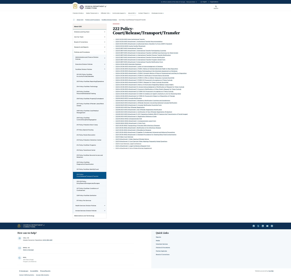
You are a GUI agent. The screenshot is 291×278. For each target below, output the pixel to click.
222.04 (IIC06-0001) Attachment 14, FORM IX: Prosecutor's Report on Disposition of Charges (145, 96)
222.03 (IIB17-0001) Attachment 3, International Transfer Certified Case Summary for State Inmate (147, 53)
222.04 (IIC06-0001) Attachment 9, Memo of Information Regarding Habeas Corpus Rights (145, 84)
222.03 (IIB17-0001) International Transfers (129, 48)
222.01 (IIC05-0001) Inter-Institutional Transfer (130, 39)
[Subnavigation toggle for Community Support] (126, 13)
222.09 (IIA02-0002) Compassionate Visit (129, 118)
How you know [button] (190, 1)
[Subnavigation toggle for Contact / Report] (150, 13)
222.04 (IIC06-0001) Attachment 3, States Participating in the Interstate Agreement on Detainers (146, 71)
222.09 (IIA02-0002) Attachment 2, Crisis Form (130, 123)
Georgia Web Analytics (42, 275)
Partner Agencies (161, 251)
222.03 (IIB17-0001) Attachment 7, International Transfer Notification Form (139, 62)
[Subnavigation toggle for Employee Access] (164, 13)
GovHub (271, 271)
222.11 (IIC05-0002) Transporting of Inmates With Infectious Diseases (138, 125)
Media (158, 240)
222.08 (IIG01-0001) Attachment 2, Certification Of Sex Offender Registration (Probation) (144, 112)
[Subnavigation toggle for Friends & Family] (84, 13)
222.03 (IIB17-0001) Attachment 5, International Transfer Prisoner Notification (140, 57)
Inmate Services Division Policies (86, 210)
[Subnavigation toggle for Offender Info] (110, 13)
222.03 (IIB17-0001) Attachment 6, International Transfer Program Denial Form (140, 59)
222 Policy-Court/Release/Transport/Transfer (87, 175)
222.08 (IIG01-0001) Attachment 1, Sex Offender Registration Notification (139, 109)
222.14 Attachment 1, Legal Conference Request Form (133, 146)
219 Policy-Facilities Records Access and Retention (90, 156)
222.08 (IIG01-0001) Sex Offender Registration (130, 107)
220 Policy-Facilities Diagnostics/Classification (85, 163)
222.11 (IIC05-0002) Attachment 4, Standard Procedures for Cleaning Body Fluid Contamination (146, 134)
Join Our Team (78, 37)
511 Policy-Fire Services (84, 200)
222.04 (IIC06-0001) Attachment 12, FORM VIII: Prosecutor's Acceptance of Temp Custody (144, 91)
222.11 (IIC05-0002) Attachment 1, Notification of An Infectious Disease (138, 128)
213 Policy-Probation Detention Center (89, 140)
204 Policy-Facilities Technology (87, 86)
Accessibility (34, 271)
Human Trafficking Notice (26, 275)
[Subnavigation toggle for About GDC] (136, 13)
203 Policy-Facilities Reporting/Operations (90, 81)
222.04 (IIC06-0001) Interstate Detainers (128, 64)
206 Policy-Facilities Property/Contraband (90, 98)
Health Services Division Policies (85, 205)
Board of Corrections (81, 42)
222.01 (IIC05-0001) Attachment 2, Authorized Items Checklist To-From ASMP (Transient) (144, 44)
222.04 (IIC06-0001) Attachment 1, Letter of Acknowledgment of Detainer (139, 66)
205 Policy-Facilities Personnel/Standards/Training (86, 92)
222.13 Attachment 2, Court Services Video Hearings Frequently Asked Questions (141, 141)
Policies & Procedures (163, 247)
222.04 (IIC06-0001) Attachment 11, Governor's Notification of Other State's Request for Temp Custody (148, 89)
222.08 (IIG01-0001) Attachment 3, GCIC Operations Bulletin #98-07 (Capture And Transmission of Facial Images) (152, 114)
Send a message (28, 250)
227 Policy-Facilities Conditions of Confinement (88, 189)
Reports (158, 237)
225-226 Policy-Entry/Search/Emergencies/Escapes (88, 182)
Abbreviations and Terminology (84, 215)
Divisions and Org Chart (81, 32)
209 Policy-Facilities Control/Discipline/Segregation (87, 118)
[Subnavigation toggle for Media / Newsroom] (99, 13)
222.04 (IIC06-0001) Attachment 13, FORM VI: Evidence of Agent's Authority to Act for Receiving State (148, 94)
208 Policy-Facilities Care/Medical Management (88, 111)
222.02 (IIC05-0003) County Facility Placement (130, 46)
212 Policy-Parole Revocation (86, 135)
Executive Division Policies (84, 64)
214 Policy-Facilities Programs (86, 145)
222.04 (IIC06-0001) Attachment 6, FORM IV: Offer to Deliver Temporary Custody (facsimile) (145, 78)
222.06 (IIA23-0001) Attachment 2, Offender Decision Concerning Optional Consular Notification (146, 103)
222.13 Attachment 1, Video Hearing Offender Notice (132, 139)
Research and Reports (81, 47)
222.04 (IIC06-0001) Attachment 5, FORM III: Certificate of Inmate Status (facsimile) (142, 75)
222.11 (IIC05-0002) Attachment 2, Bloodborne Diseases (133, 130)
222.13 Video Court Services (124, 137)
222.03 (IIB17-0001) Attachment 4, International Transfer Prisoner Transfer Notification (143, 55)
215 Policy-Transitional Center (86, 150)
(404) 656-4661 (47, 240)
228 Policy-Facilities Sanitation (86, 195)
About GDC (80, 20)
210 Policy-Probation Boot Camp (87, 125)
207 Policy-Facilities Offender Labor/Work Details (90, 104)
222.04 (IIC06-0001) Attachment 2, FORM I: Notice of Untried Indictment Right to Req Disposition (147, 69)
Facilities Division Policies (109, 20)
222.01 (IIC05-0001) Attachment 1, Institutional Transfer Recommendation (139, 41)
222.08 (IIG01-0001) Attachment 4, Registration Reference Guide (136, 116)
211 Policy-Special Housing (85, 130)
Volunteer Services (162, 244)
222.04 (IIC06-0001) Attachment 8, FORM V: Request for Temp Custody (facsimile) (142, 82)
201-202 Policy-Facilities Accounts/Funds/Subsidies (85, 75)
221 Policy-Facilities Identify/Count (88, 169)
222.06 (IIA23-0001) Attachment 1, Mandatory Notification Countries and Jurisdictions (143, 100)
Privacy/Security (45, 271)
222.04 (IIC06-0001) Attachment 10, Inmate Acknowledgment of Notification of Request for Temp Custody (150, 87)
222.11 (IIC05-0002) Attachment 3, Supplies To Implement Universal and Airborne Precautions (145, 132)
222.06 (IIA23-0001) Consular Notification (129, 98)
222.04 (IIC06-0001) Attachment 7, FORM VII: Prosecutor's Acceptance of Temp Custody (144, 80)
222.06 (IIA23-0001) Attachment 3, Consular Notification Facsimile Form (139, 105)
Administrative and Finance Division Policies (86, 58)
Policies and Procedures (92, 20)
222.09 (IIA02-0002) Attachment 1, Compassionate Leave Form (136, 121)
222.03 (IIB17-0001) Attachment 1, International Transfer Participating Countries (141, 50)
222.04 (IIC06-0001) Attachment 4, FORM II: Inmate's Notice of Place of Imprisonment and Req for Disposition (151, 73)
